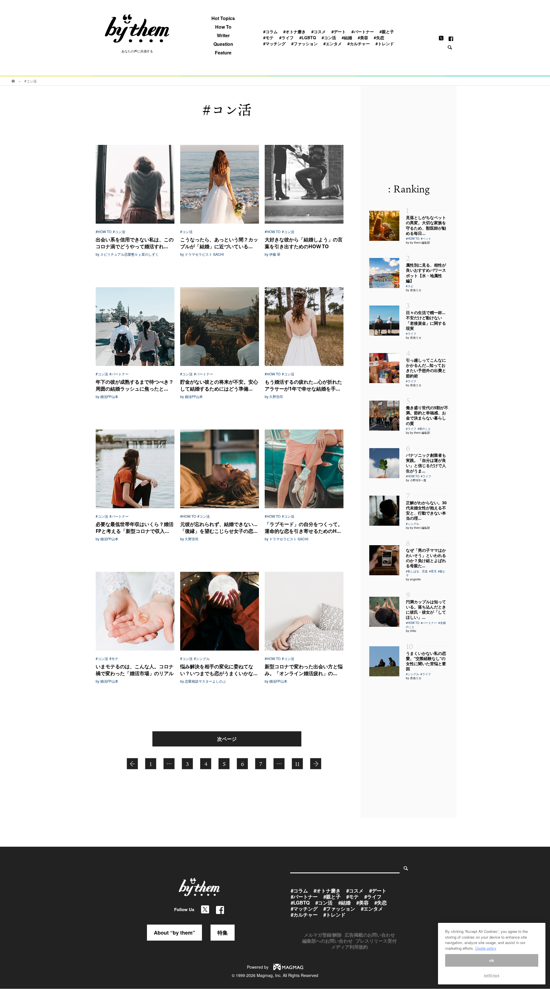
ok (491, 960)
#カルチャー (358, 43)
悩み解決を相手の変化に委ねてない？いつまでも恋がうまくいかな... (219, 670)
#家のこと (424, 429)
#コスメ (318, 31)
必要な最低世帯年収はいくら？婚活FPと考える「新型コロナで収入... (135, 527)
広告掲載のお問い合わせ (370, 934)
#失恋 (379, 37)
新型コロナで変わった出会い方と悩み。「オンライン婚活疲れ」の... (304, 670)
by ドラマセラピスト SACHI (202, 254)
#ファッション (304, 43)
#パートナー (362, 31)
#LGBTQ (307, 37)
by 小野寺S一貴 (416, 480)
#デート (338, 31)
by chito (411, 631)
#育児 (433, 571)
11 (297, 764)
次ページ (227, 738)
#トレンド (385, 43)
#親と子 (387, 31)
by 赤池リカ (413, 290)
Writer (223, 35)
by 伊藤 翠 (272, 254)
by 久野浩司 (274, 396)
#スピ (409, 286)
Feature (223, 52)
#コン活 (329, 37)
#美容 (363, 37)
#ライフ (286, 37)
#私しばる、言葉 (417, 571)
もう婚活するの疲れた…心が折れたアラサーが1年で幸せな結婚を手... (303, 385)
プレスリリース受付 (376, 940)
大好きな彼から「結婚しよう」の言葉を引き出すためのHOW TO (304, 243)
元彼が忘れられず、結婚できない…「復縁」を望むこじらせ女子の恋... (219, 527)
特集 (222, 932)
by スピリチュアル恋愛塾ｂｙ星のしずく (127, 254)
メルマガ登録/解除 (323, 934)
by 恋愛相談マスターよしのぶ (203, 681)
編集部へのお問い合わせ (327, 940)
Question (223, 44)
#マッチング (274, 43)
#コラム (270, 31)
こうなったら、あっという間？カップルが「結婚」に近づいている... (219, 243)
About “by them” (174, 932)
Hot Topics (223, 18)
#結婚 (347, 37)
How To (223, 27)
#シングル (202, 658)
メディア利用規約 (349, 946)
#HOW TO (103, 231)
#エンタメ (332, 43)
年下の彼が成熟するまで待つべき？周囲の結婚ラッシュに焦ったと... (135, 385)
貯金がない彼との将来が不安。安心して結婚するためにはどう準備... (219, 385)
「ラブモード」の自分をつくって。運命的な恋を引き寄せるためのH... (304, 527)
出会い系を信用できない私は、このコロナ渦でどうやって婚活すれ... (135, 243)
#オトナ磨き (294, 31)
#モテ (268, 37)
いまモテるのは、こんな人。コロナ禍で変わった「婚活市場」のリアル (135, 670)
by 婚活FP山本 (107, 396)
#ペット (426, 239)
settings (491, 975)
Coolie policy (485, 948)
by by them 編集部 (418, 243)
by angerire (413, 579)
